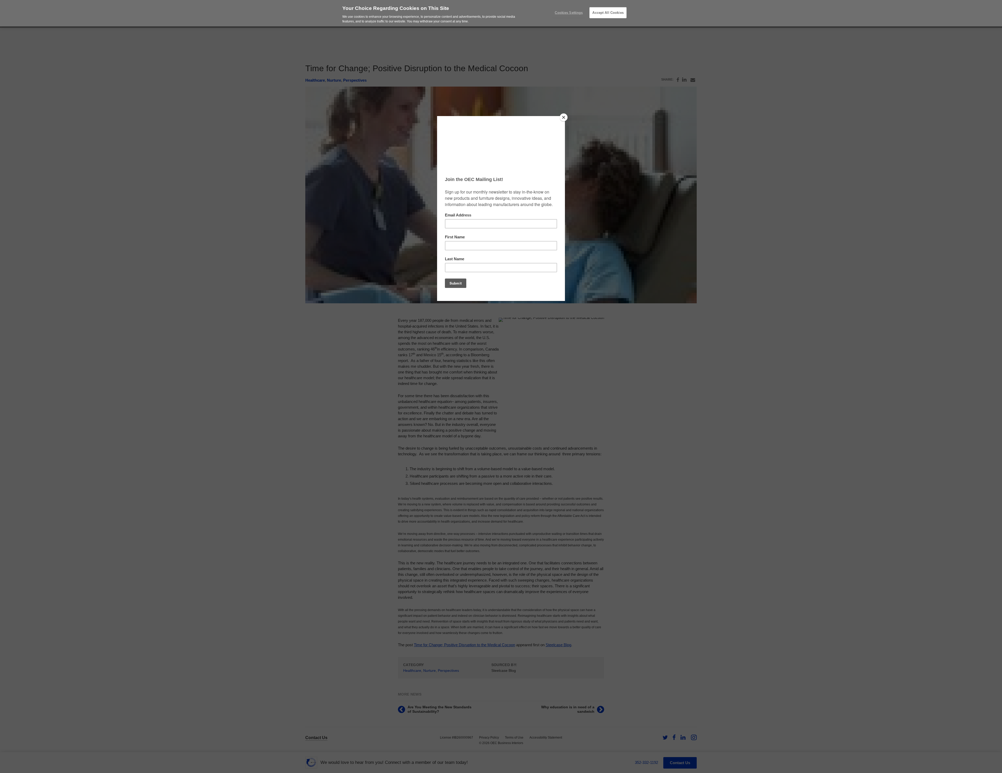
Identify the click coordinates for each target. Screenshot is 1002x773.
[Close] (564, 117)
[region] (501, 13)
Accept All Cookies (607, 13)
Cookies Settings (569, 13)
